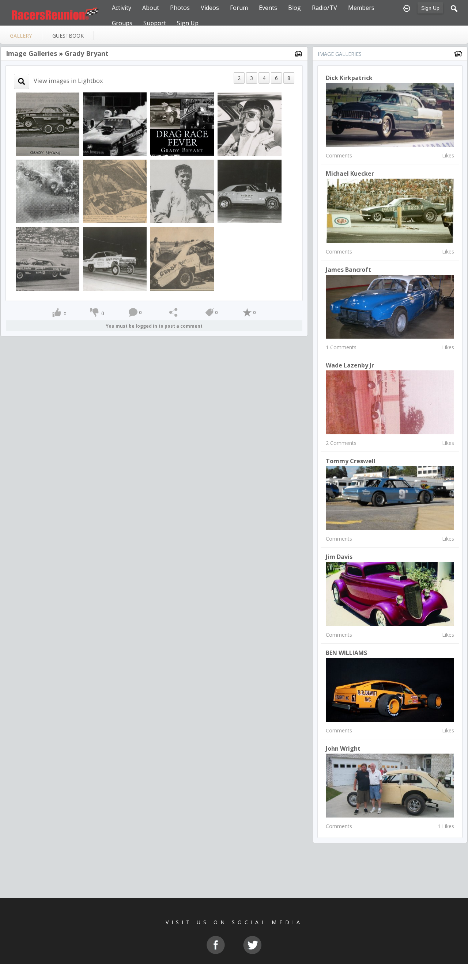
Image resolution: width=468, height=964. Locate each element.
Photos (180, 8)
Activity (121, 8)
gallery (21, 35)
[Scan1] (249, 190)
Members (361, 8)
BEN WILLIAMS (346, 653)
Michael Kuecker (350, 173)
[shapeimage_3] (115, 123)
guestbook (68, 35)
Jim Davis (339, 557)
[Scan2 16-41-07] (249, 123)
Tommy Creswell (350, 461)
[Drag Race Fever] (182, 123)
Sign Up (430, 8)
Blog (294, 8)
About (150, 8)
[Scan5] (115, 258)
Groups (122, 23)
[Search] (454, 7)
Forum (239, 8)
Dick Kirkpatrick (349, 78)
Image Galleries (31, 53)
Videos (210, 8)
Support (154, 23)
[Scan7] (115, 190)
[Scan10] (47, 190)
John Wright (343, 748)
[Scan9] (47, 123)
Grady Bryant (87, 53)
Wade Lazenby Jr (350, 365)
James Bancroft (348, 270)
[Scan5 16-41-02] (47, 258)
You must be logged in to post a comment (154, 326)
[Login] (406, 7)
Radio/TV (324, 8)
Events (268, 8)
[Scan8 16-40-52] (182, 258)
